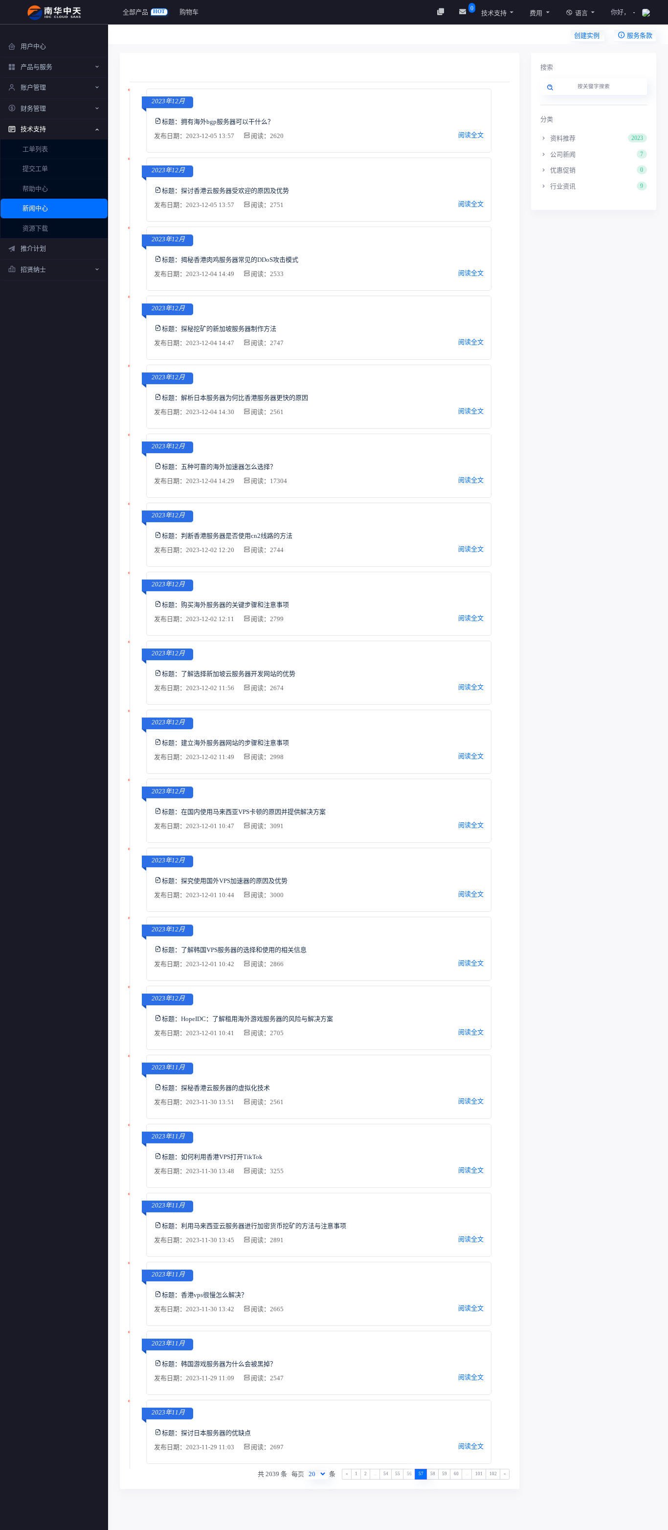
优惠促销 (596, 170)
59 (444, 1473)
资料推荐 (596, 138)
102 (493, 1473)
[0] (463, 12)
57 (421, 1473)
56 (409, 1473)
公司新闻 (596, 154)
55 (397, 1473)
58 (432, 1473)
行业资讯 (596, 186)
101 (479, 1473)
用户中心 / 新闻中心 (162, 37)
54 (385, 1473)
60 (456, 1473)
